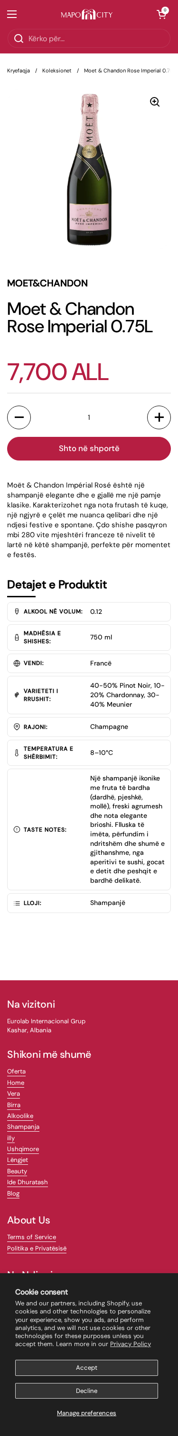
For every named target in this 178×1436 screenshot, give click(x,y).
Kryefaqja (18, 70)
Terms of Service (31, 1237)
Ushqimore (23, 1149)
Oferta (16, 1071)
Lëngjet (17, 1160)
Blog (13, 1193)
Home (15, 1083)
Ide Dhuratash (27, 1182)
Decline (86, 1391)
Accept (86, 1368)
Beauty (17, 1171)
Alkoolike (20, 1116)
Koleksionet (57, 70)
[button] (161, 14)
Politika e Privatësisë (36, 1248)
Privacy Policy (130, 1344)
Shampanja (23, 1127)
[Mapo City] (87, 14)
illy (11, 1138)
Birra (13, 1105)
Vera (13, 1094)
